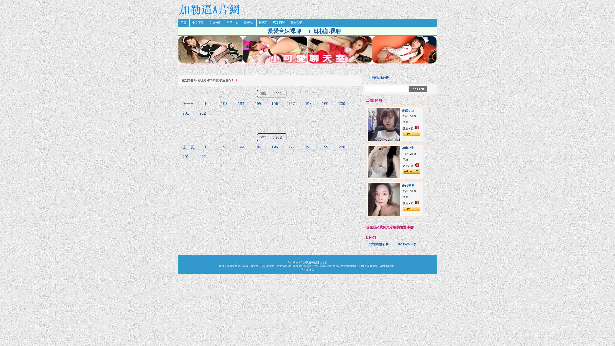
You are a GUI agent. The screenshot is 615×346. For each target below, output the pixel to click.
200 (342, 104)
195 (258, 104)
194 (241, 104)
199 (325, 104)
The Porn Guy (406, 244)
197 (291, 104)
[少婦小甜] (384, 139)
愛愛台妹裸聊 (284, 31)
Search (418, 89)
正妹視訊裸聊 (324, 31)
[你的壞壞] (384, 214)
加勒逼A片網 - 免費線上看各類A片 (210, 9)
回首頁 (323, 262)
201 (186, 113)
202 (202, 113)
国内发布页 (307, 269)
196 (274, 104)
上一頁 (188, 104)
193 (224, 104)
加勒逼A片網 (310, 262)
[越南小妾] (384, 177)
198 (308, 104)
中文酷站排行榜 (379, 78)
